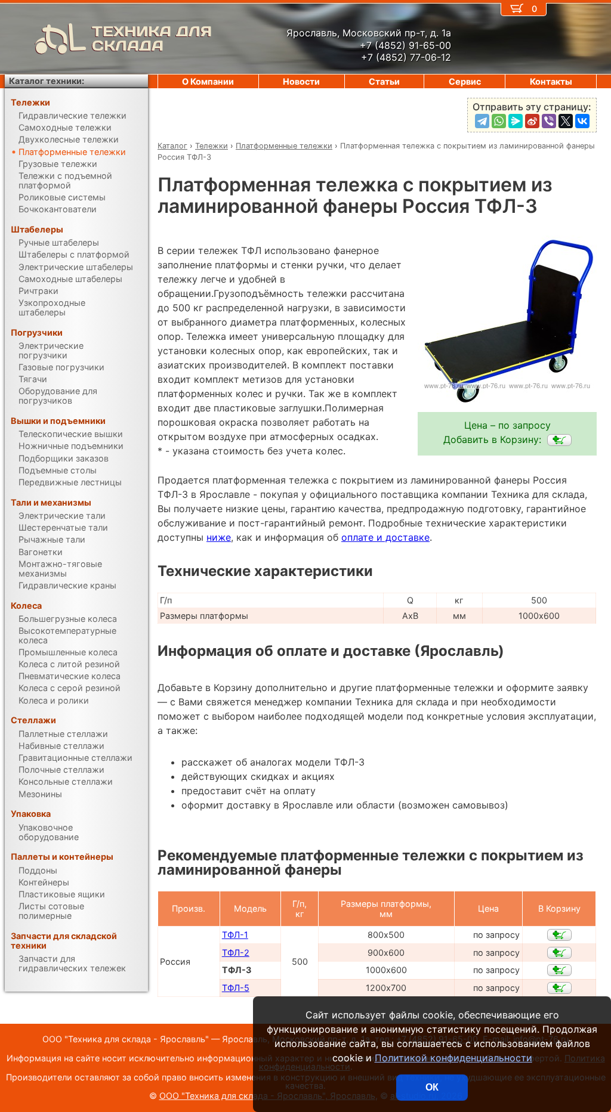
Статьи (384, 81)
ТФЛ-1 (235, 935)
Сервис (465, 81)
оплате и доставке (385, 537)
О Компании (208, 81)
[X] (565, 121)
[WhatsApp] (499, 121)
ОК (432, 1087)
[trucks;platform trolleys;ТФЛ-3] (559, 440)
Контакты (551, 81)
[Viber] (549, 121)
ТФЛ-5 (235, 988)
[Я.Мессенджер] (515, 121)
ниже (218, 537)
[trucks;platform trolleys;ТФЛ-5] (559, 988)
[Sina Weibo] (532, 121)
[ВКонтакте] (582, 121)
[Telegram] (482, 121)
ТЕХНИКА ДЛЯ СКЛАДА (152, 38)
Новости (301, 81)
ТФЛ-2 (235, 952)
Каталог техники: (46, 81)
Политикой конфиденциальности (453, 1058)
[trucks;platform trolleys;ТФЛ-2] (559, 953)
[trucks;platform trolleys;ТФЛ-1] (559, 935)
